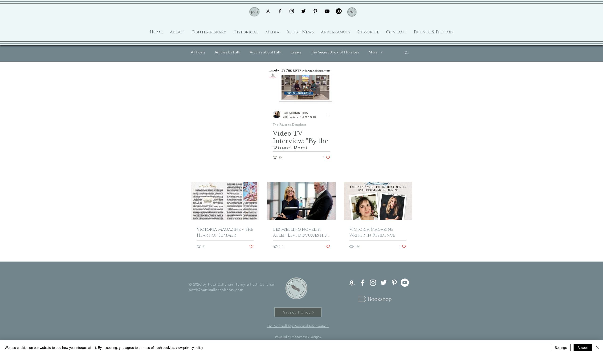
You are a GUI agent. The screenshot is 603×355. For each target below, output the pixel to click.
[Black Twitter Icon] (303, 11)
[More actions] (329, 114)
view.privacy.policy (189, 347)
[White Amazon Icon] (352, 282)
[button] (406, 52)
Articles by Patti (227, 52)
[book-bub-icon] (339, 11)
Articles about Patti (265, 52)
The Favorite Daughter (289, 125)
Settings (561, 347)
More (373, 52)
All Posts (198, 52)
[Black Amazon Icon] (268, 11)
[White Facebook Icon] (362, 282)
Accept (583, 347)
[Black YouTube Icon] (327, 11)
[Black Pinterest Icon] (315, 11)
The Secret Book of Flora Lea (335, 52)
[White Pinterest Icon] (394, 282)
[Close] (597, 347)
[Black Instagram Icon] (292, 11)
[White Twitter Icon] (383, 282)
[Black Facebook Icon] (280, 11)
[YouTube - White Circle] (405, 282)
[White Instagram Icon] (373, 282)
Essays (296, 52)
